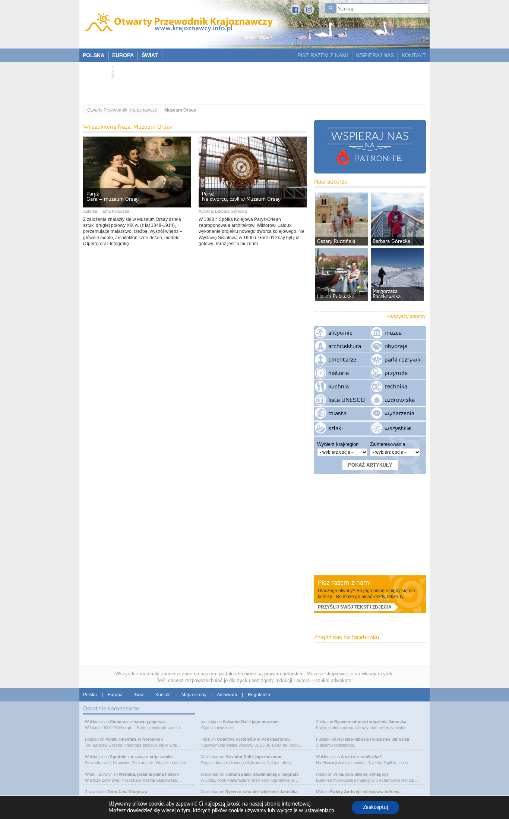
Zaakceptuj (375, 807)
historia (338, 372)
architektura (344, 346)
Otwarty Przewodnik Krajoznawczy (122, 110)
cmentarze (342, 359)
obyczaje (396, 346)
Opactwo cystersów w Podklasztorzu (253, 739)
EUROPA (123, 55)
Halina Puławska (114, 211)
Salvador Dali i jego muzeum (251, 721)
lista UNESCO (346, 399)
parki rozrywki (403, 359)
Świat (139, 694)
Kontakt (163, 694)
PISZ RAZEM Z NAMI (322, 55)
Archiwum (227, 694)
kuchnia (338, 386)
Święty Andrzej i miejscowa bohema (365, 792)
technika (396, 386)
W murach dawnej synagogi (360, 774)
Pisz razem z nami (344, 582)
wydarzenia (399, 413)
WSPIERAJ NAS (375, 55)
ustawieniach (319, 810)
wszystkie (398, 428)
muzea (393, 332)
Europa (115, 694)
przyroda (396, 372)
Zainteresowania (387, 444)
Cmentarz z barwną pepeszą (137, 721)
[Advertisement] (251, 80)
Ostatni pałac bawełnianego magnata (261, 774)
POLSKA (93, 55)
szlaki (335, 428)
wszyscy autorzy (408, 316)
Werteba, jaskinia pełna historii (149, 774)
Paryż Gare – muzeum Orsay (112, 196)
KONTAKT (414, 55)
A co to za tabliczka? (361, 756)
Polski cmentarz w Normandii (134, 739)
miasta (337, 413)
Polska (90, 694)
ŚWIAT (150, 55)
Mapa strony (193, 694)
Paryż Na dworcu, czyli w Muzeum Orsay (241, 196)
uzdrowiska (400, 399)
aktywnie (340, 332)
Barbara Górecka (231, 211)
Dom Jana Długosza (127, 792)
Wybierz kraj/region (337, 444)
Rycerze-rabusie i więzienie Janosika (261, 792)
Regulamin (259, 694)
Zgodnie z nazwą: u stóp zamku (141, 756)
